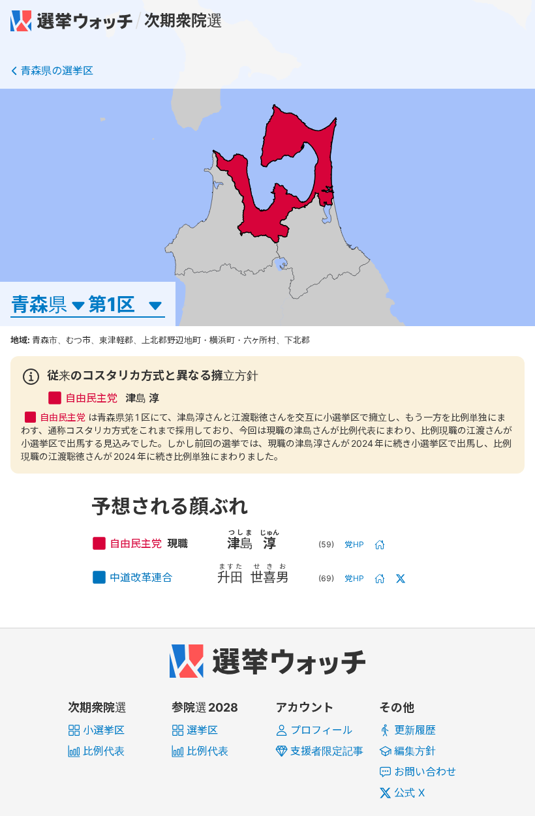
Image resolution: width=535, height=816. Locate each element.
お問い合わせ (425, 771)
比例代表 (104, 750)
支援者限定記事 (326, 750)
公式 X (409, 792)
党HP (354, 544)
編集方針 (415, 750)
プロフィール (321, 729)
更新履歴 (415, 729)
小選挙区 (104, 729)
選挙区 (202, 729)
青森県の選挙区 (56, 70)
